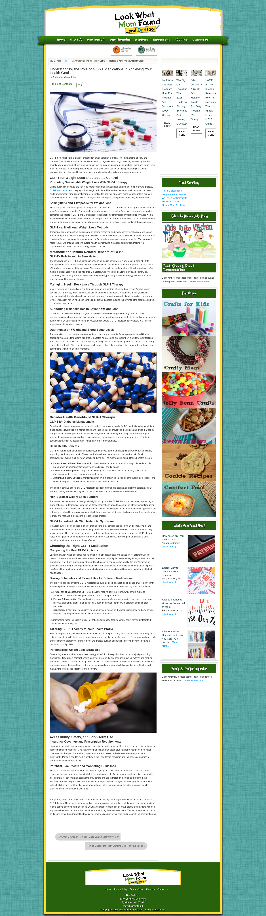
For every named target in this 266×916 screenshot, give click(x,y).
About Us (181, 39)
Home (61, 39)
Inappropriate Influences (174, 194)
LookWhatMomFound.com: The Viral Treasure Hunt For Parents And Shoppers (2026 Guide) (167, 97)
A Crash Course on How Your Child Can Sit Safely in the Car (88, 837)
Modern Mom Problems (173, 205)
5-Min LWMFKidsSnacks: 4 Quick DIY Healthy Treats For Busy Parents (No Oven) (196, 100)
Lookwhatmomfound (133, 19)
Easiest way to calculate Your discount (170, 571)
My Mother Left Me (171, 201)
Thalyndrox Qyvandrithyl (65, 77)
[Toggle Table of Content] (78, 85)
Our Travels (96, 39)
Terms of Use (136, 889)
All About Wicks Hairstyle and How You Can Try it (172, 635)
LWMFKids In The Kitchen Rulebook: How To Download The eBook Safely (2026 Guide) (210, 102)
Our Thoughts (120, 39)
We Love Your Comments (174, 198)
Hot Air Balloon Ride (172, 191)
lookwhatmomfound (194, 680)
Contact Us (200, 39)
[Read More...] (169, 546)
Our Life (76, 39)
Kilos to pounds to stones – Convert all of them (173, 603)
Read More (167, 124)
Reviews (141, 39)
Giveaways (161, 39)
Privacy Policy (120, 889)
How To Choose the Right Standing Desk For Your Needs (116, 846)
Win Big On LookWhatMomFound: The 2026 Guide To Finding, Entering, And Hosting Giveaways (181, 102)
